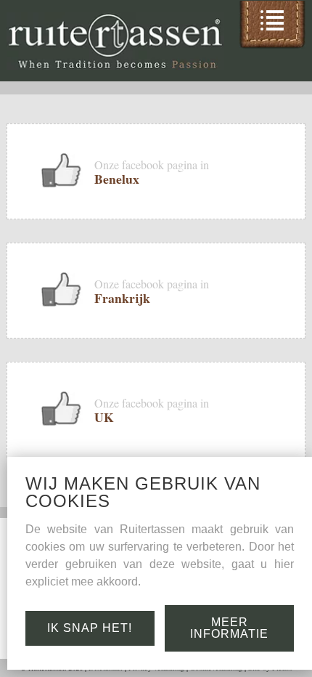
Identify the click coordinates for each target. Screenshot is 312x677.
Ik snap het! (89, 628)
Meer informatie (229, 628)
